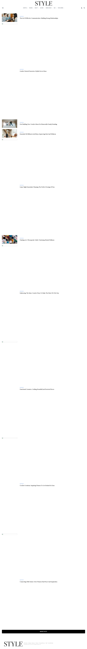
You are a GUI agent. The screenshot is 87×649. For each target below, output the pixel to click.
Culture (41, 7)
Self (54, 7)
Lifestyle (25, 7)
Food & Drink (60, 7)
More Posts (43, 631)
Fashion (30, 7)
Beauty (36, 7)
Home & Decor (48, 7)
